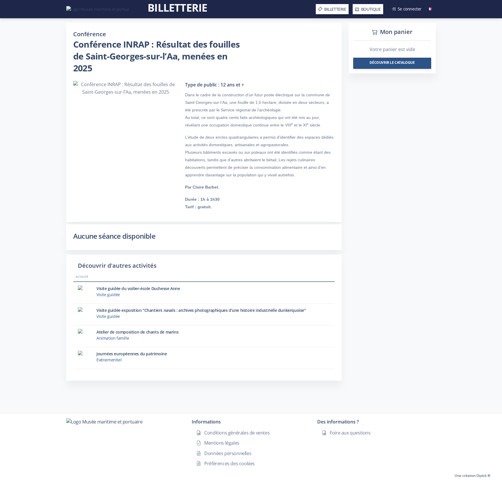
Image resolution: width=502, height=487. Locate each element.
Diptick (481, 475)
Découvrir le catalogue (392, 62)
